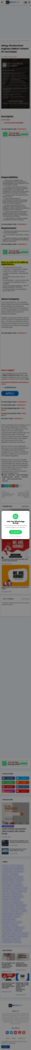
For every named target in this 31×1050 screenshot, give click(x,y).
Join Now (16, 532)
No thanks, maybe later (15, 536)
